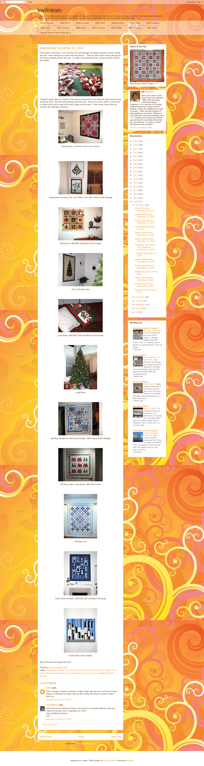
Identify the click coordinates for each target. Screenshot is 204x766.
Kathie (48, 688)
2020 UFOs (152, 28)
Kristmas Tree (92, 673)
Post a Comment (50, 725)
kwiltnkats (50, 10)
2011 (135, 198)
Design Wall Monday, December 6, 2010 (144, 279)
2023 (135, 152)
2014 (135, 186)
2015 (135, 183)
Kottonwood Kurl (78, 673)
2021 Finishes (98, 28)
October (139, 301)
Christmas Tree (98, 670)
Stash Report (149, 384)
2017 (135, 175)
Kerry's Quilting (140, 382)
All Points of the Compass (145, 431)
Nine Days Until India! (152, 330)
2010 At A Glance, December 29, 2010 (144, 209)
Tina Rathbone (52, 705)
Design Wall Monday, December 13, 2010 (144, 260)
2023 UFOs (46, 28)
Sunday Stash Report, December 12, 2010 (144, 266)
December (140, 205)
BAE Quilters (51, 670)
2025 (135, 145)
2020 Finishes (134, 28)
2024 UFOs (135, 23)
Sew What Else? (140, 406)
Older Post (116, 736)
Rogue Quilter (139, 355)
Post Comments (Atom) (86, 744)
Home (81, 736)
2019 (135, 168)
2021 (135, 160)
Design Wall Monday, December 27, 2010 (144, 215)
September (140, 304)
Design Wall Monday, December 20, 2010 (144, 234)
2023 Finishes (152, 23)
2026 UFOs (65, 23)
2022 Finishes (63, 28)
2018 (135, 171)
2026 (135, 141)
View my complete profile (141, 127)
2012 (135, 194)
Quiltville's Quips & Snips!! (145, 328)
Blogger (130, 760)
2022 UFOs (81, 28)
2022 (135, 156)
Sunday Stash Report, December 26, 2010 (144, 221)
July (137, 312)
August (138, 308)
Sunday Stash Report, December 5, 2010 (144, 285)
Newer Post (45, 736)
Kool (69, 673)
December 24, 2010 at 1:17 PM (58, 700)
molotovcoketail (110, 760)
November (140, 297)
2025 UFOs (100, 23)
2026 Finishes (47, 23)
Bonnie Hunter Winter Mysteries (56, 33)
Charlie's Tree (63, 670)
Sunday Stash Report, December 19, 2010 (144, 240)
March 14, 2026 (150, 408)
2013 (135, 190)
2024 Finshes (117, 23)
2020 (135, 164)
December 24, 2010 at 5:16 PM (58, 719)
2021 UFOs (116, 28)
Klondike (49, 673)
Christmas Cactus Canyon (80, 670)
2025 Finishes (82, 23)
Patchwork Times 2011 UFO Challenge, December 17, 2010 (145, 247)
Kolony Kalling (60, 673)
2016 (135, 179)
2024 (135, 149)
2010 (135, 202)
